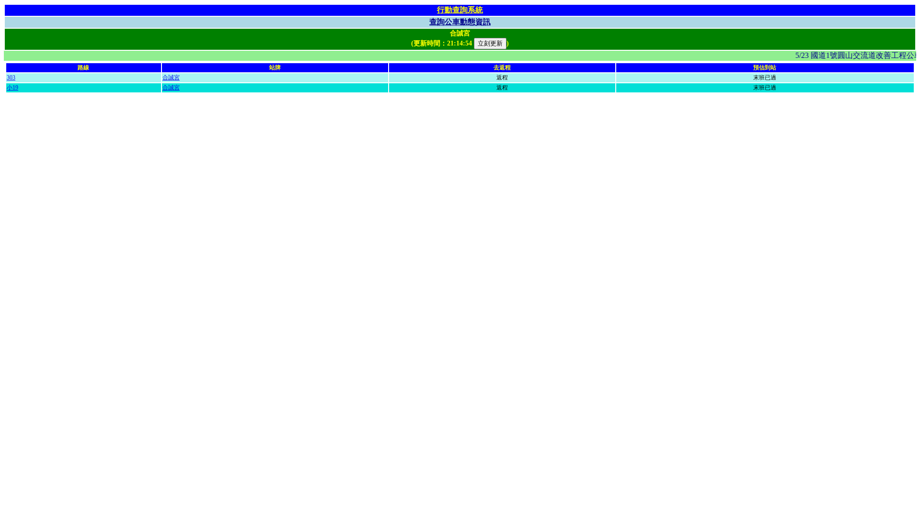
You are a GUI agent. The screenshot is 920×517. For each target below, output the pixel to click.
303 (11, 77)
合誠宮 (171, 77)
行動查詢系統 (460, 10)
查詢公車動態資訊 (460, 22)
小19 (12, 87)
